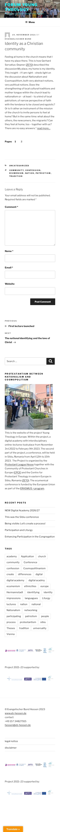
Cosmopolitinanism (34, 568)
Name (9, 251)
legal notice (11, 741)
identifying (33, 592)
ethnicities (30, 586)
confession (33, 170)
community (16, 170)
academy (12, 556)
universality (39, 628)
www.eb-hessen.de (15, 713)
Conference (30, 562)
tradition (16, 176)
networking (30, 610)
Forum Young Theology (21, 7)
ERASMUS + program (32, 488)
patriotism (43, 173)
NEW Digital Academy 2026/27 (22, 510)
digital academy (15, 580)
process (11, 622)
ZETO (29, 64)
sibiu (43, 622)
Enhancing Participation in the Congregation (30, 536)
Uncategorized (19, 166)
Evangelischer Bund (18, 39)
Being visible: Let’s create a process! (25, 523)
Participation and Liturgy (19, 530)
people (45, 616)
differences (24, 574)
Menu (32, 22)
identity (48, 592)
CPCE (17, 472)
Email (9, 267)
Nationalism (13, 610)
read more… (43, 128)
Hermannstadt (15, 592)
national (36, 604)
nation (29, 173)
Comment (11, 207)
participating (14, 616)
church (42, 556)
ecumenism (16, 173)
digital (39, 574)
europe (44, 586)
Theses (11, 628)
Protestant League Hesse (19, 464)
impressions (14, 598)
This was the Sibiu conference (22, 517)
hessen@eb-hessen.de (18, 725)
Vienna (11, 634)
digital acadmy (36, 580)
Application (27, 556)
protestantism (28, 622)
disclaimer (11, 747)
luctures (11, 604)
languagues (31, 598)
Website (10, 283)
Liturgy (46, 598)
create (10, 574)
